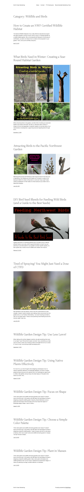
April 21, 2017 (16, 43)
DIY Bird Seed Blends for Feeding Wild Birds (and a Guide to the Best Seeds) (39, 201)
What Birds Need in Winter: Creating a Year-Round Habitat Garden (39, 58)
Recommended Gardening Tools (63, 5)
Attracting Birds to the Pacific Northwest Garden (37, 147)
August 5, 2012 (16, 406)
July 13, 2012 (16, 465)
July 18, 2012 (16, 437)
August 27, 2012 (16, 378)
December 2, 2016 (17, 132)
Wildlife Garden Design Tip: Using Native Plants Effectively (38, 362)
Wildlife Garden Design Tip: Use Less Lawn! (39, 334)
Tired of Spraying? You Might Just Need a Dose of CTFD (41, 265)
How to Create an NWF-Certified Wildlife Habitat (37, 27)
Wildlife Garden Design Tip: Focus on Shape (39, 391)
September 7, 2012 (17, 347)
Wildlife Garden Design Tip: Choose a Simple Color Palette (40, 421)
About (37, 5)
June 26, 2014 (16, 321)
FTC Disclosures (50, 5)
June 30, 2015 (16, 186)
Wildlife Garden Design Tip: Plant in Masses (39, 450)
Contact (43, 5)
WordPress (68, 487)
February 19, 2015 (17, 250)
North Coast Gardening (19, 5)
